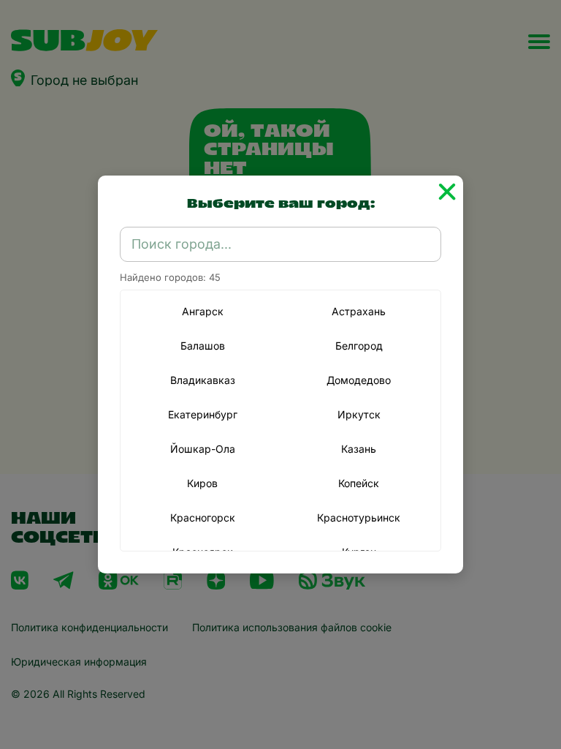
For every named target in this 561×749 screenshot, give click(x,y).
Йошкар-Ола (202, 449)
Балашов (202, 345)
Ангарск (203, 311)
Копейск (358, 483)
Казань (358, 449)
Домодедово (359, 380)
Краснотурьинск (358, 517)
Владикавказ (202, 380)
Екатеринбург (202, 414)
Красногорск (202, 517)
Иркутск (359, 414)
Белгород (359, 345)
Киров (202, 483)
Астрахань (359, 311)
